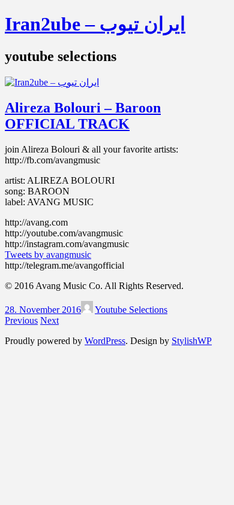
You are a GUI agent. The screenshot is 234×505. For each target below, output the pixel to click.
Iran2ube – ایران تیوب (95, 24)
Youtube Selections (131, 310)
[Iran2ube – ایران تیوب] (52, 82)
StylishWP (192, 341)
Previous (21, 320)
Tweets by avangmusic (48, 255)
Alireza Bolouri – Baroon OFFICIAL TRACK (83, 116)
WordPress (105, 341)
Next (49, 320)
